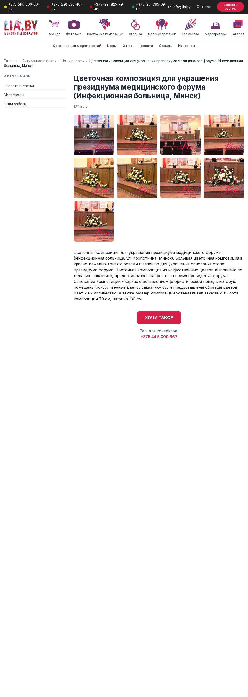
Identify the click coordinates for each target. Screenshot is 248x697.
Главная (10, 61)
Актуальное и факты (39, 61)
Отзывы (165, 46)
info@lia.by (182, 7)
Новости (145, 46)
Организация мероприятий (77, 46)
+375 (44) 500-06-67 (23, 6)
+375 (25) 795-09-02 (151, 6)
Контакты (186, 46)
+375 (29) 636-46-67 (66, 6)
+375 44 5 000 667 (159, 336)
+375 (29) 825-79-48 (109, 6)
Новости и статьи (19, 86)
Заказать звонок (230, 6)
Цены (112, 46)
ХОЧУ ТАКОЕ (159, 317)
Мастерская (14, 95)
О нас (127, 46)
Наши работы (73, 61)
